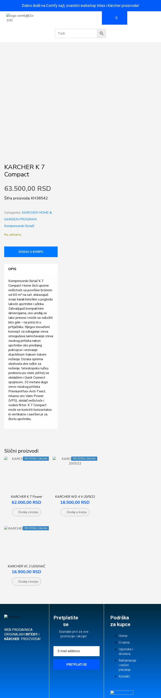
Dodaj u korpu (31, 252)
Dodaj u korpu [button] (28, 512)
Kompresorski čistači (19, 226)
